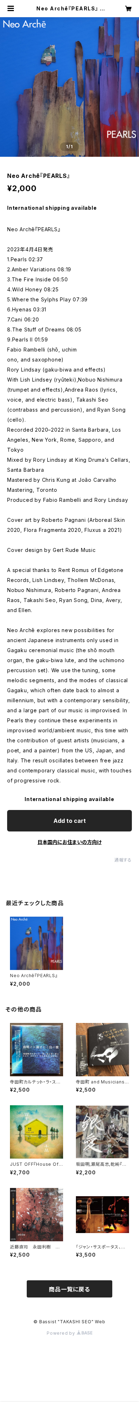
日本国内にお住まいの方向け (69, 842)
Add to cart (69, 820)
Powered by (62, 1333)
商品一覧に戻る (69, 1289)
